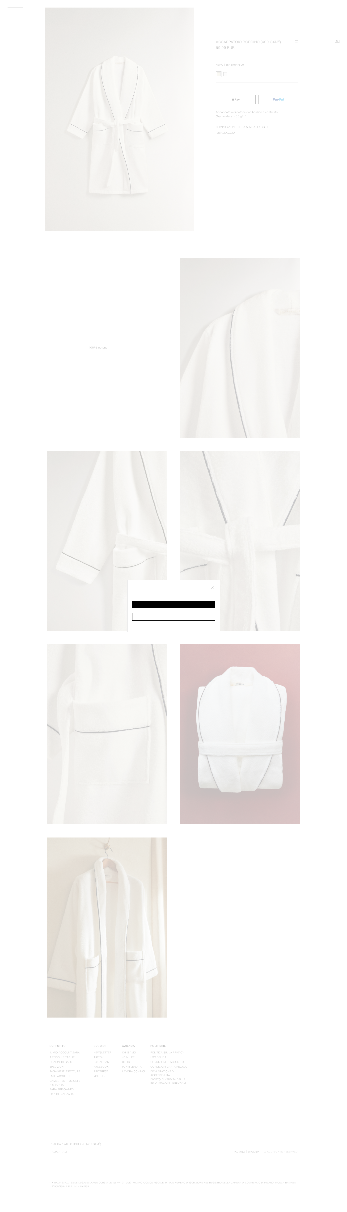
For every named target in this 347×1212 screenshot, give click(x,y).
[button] (173, 604)
